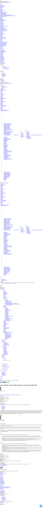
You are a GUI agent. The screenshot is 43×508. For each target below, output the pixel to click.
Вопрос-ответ (2, 492)
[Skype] (7, 382)
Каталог (1, 472)
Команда (1, 477)
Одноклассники (4, 74)
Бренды (1, 474)
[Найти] (1, 4)
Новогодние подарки (8, 334)
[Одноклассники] (2, 382)
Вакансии (1, 479)
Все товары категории (3, 464)
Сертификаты (2, 480)
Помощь (1, 489)
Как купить (5, 342)
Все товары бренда (3, 465)
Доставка (3, 409)
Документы (2, 481)
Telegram (3, 497)
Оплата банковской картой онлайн (5, 487)
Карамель (6, 300)
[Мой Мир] (3, 382)
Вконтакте (3, 73)
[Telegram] (9, 382)
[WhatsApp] (6, 382)
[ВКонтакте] (0, 382)
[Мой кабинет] (0, 278)
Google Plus (3, 75)
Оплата (3, 408)
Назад (5, 291)
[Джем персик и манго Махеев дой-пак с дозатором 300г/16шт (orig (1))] (10, 394)
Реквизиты (1, 488)
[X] (4, 382)
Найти (1, 504)
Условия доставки (2, 491)
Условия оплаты (2, 490)
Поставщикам (2, 482)
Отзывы (1, 478)
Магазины (1, 485)
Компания (5, 347)
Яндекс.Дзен (4, 76)
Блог (1, 486)
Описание (3, 406)
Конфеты (6, 308)
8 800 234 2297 (3, 62)
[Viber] (5, 382)
